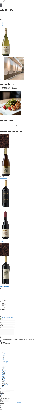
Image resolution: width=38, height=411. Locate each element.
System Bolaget (4, 366)
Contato (3, 306)
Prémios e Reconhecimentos (5, 299)
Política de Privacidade (3, 309)
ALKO (2, 364)
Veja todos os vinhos (3, 127)
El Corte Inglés (6, 362)
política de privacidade (16, 337)
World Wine (3, 372)
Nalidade (1, 325)
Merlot (1, 209)
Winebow (5, 345)
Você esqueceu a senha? (3, 394)
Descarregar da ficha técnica (4, 56)
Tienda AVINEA (4, 374)
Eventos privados (4, 304)
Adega (2, 296)
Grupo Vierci (3, 378)
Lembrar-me (3, 392)
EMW (2, 351)
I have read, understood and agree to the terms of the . (11, 402)
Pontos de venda (4, 300)
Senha (1, 391)
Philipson (3, 368)
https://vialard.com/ (4, 359)
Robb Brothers (4, 355)
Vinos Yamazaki (4, 370)
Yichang (3, 376)
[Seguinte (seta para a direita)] (1, 409)
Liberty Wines (4, 353)
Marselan (1, 241)
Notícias (3, 305)
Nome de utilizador (3, 390)
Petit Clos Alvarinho (3, 178)
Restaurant (3, 303)
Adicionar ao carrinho (5, 290)
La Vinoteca (3, 380)
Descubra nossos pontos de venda (5, 292)
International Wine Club (5, 384)
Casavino (3, 386)
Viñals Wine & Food (6, 361)
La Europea (3, 382)
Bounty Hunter (6, 346)
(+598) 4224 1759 (2, 317)
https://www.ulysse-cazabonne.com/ (7, 358)
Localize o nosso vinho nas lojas (9, 347)
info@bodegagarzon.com (9, 317)
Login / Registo (3, 307)
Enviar (1, 340)
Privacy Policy (19, 402)
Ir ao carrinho (2, 291)
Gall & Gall (3, 349)
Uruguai (3, 295)
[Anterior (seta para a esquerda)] (0, 409)
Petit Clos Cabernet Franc (4, 286)
